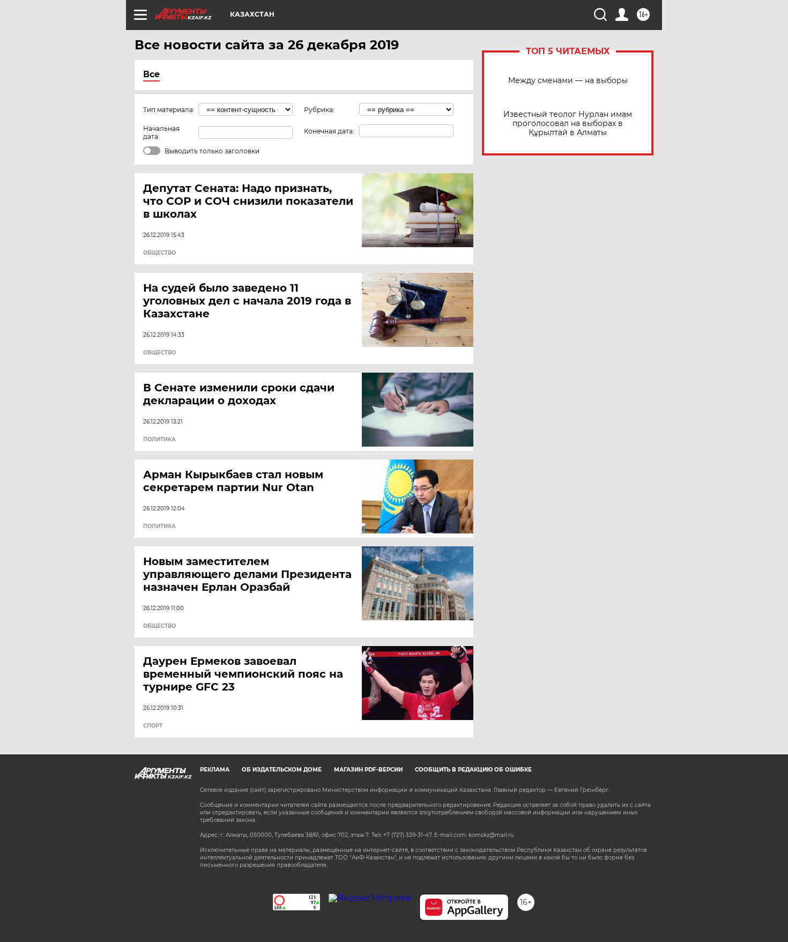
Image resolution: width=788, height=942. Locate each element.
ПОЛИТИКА (159, 439)
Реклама (214, 769)
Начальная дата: (161, 132)
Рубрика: (319, 110)
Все (151, 74)
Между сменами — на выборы (568, 80)
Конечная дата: (329, 131)
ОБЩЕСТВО (159, 253)
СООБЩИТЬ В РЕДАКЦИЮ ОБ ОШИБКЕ (473, 769)
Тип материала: (169, 110)
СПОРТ (152, 726)
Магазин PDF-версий (368, 769)
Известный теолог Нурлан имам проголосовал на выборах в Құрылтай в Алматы (567, 123)
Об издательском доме (282, 769)
